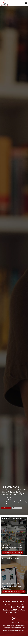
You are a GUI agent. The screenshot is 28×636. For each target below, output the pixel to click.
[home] (4, 3)
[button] (25, 3)
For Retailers (17, 508)
